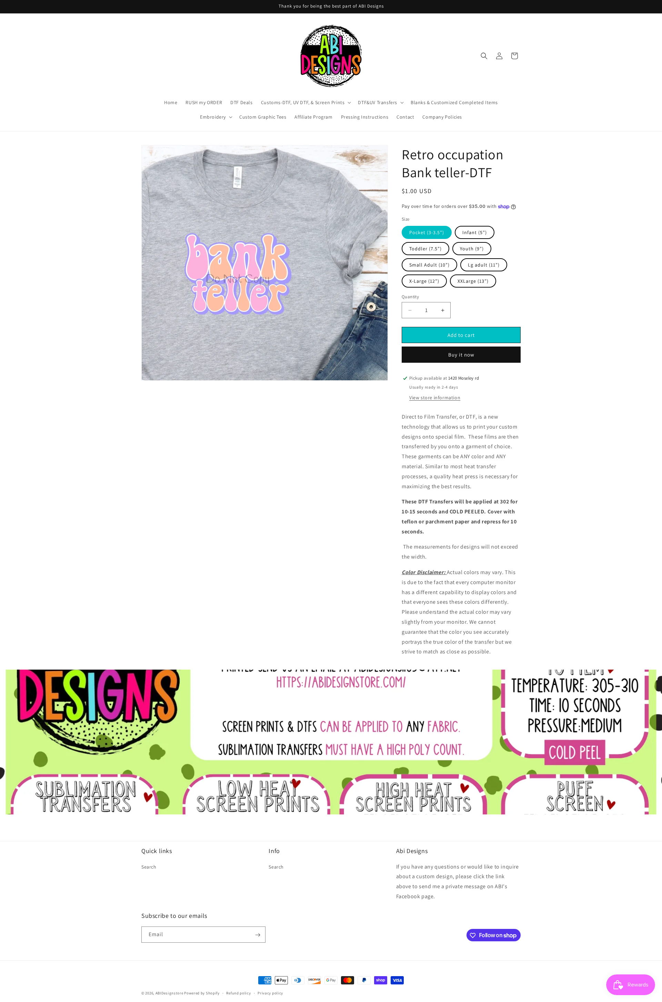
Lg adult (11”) (484, 265)
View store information (434, 397)
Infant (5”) (474, 232)
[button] (305, 102)
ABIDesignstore (169, 993)
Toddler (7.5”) (425, 249)
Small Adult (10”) (429, 265)
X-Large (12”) (424, 281)
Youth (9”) (472, 249)
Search (149, 866)
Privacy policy (270, 992)
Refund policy (238, 992)
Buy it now (461, 354)
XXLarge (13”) (473, 281)
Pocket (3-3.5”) (426, 232)
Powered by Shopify (202, 993)
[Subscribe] (257, 935)
